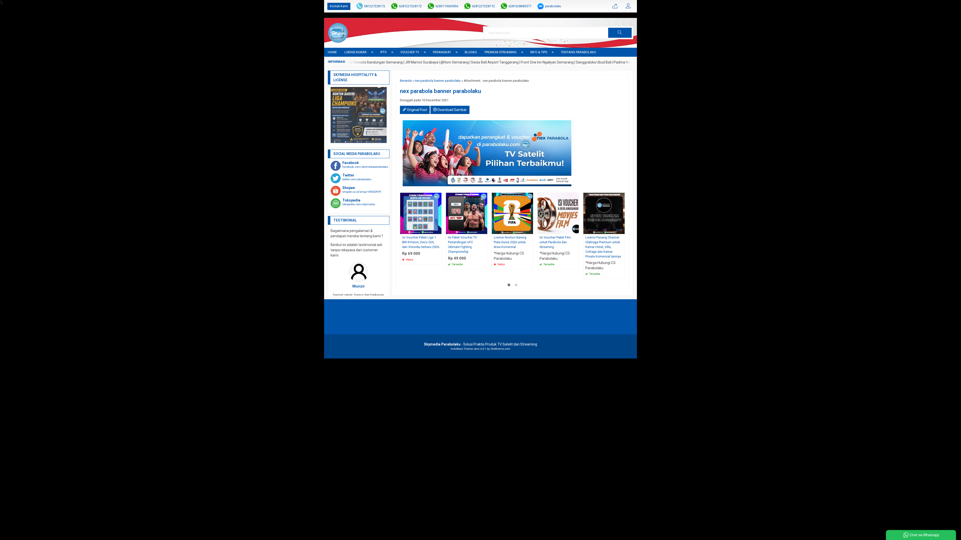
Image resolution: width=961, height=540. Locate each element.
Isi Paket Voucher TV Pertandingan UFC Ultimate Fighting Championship (462, 245)
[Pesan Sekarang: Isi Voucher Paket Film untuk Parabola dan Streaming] (575, 230)
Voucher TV (409, 52)
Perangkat (442, 52)
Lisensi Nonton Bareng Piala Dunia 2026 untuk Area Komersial (510, 242)
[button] (620, 33)
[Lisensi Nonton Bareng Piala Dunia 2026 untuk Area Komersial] (512, 213)
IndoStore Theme (462, 348)
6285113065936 (446, 6)
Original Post (416, 110)
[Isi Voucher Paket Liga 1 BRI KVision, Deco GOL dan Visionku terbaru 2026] (420, 213)
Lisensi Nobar (355, 52)
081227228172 (374, 6)
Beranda (406, 80)
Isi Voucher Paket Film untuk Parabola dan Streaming (555, 242)
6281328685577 (520, 6)
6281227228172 (410, 6)
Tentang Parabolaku (578, 52)
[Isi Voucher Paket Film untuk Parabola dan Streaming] (558, 213)
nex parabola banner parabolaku (438, 80)
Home (332, 52)
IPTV (383, 52)
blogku (471, 52)
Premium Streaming (501, 52)
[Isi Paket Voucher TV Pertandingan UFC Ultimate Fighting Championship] (466, 213)
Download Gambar (452, 110)
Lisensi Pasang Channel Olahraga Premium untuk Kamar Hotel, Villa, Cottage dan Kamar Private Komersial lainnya (603, 247)
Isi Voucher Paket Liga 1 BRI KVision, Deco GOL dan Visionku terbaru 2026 (420, 242)
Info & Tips (538, 52)
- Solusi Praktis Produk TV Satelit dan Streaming (480, 344)
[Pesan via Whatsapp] (614, 6)
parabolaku (553, 6)
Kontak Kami (339, 6)
